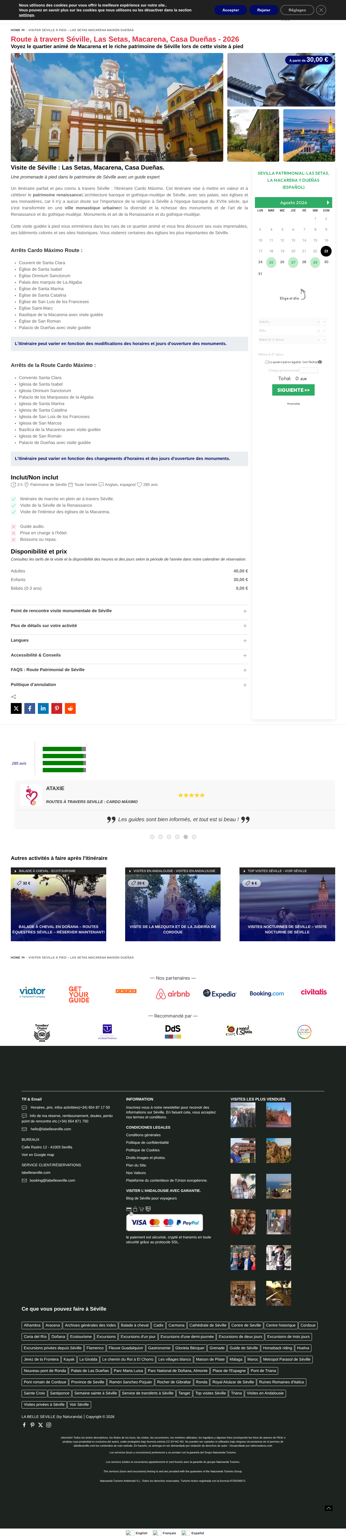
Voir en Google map (38, 1155)
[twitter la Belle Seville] (42, 1425)
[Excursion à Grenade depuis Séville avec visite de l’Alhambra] (237, 1114)
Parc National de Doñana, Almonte (178, 1371)
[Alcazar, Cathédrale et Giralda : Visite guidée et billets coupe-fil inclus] (237, 1293)
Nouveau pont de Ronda (45, 1371)
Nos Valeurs (136, 1173)
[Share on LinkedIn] (43, 708)
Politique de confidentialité (147, 1143)
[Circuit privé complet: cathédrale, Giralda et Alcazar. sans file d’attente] (273, 1114)
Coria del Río (35, 1337)
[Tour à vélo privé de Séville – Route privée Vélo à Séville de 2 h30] (273, 1257)
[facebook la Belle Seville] (26, 1425)
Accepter (230, 10)
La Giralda (88, 1359)
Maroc (252, 1359)
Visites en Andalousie (265, 1393)
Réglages (297, 10)
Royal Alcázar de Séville (233, 1382)
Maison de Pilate (210, 1359)
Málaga (236, 1359)
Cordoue (308, 1325)
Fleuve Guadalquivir (126, 1348)
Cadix (159, 1325)
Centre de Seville (246, 1325)
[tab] (152, 837)
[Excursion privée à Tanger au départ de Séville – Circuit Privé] (273, 1221)
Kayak (69, 1359)
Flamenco (95, 1348)
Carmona (176, 1325)
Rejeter (263, 10)
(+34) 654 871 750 (73, 1121)
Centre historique (281, 1325)
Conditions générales (143, 1135)
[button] (328, 1508)
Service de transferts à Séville (147, 1393)
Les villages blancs (174, 1359)
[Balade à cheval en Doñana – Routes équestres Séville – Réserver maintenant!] (273, 1293)
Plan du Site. (136, 1165)
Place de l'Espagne (229, 1371)
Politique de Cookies (143, 1150)
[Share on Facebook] (29, 708)
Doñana (58, 1337)
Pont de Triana (263, 1371)
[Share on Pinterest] (56, 708)
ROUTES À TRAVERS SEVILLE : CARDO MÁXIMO (86, 802)
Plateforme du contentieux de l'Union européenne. (167, 1180)
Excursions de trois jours (288, 1337)
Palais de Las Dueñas (90, 1371)
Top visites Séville (210, 1393)
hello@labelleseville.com (50, 1129)
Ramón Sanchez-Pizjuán (130, 1382)
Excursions (106, 1337)
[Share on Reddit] (70, 708)
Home (15, 30)
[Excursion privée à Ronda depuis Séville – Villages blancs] (273, 1150)
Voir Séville (79, 1405)
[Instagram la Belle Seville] (50, 1425)
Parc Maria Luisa (128, 1371)
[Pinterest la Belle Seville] (34, 1425)
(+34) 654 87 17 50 (94, 1107)
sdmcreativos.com (261, 1445)
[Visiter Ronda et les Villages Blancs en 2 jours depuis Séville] (237, 1186)
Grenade (217, 1348)
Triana (236, 1393)
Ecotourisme (81, 1337)
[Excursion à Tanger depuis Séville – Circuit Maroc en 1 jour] (273, 1186)
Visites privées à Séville (44, 1405)
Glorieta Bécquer (190, 1348)
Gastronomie (159, 1348)
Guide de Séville (244, 1348)
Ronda (201, 1382)
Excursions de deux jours (240, 1337)
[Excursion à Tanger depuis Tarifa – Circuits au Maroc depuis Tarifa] (237, 1150)
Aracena (52, 1325)
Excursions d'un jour (138, 1337)
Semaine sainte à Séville (95, 1393)
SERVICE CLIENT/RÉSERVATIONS (51, 1165)
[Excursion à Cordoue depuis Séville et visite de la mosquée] (237, 1221)
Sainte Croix (34, 1393)
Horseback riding (277, 1348)
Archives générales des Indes (90, 1325)
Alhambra (32, 1325)
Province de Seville (87, 1382)
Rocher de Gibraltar (174, 1382)
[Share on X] (16, 708)
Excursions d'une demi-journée (187, 1337)
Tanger (184, 1393)
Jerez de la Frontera (41, 1359)
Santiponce (59, 1393)
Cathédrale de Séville (208, 1325)
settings (26, 15)
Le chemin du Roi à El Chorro (128, 1359)
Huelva (303, 1348)
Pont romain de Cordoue (45, 1382)
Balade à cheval (134, 1325)
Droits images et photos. (146, 1158)
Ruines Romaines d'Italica (281, 1382)
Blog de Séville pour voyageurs (151, 1198)
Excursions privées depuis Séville (53, 1348)
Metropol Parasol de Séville (287, 1359)
